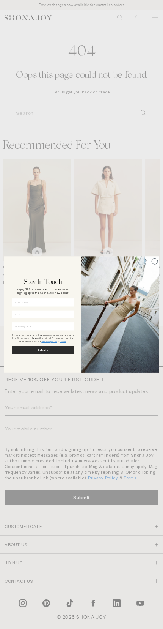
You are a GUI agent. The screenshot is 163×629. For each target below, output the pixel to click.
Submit (42, 349)
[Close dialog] (155, 261)
